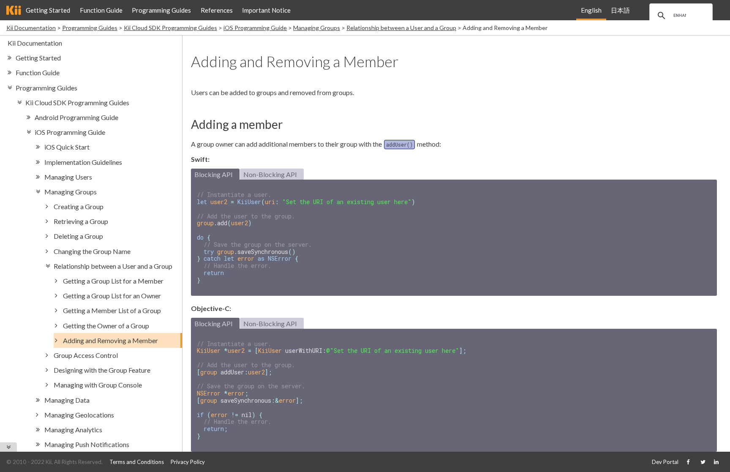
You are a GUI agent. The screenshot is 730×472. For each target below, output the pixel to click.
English (591, 10)
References (217, 10)
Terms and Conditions (136, 461)
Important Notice (266, 10)
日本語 (620, 10)
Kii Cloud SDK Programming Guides (170, 27)
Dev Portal (665, 461)
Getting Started (48, 10)
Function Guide (101, 10)
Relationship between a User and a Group (401, 27)
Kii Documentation (31, 27)
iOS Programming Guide (255, 27)
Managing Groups (316, 27)
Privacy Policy (188, 461)
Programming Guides (161, 10)
